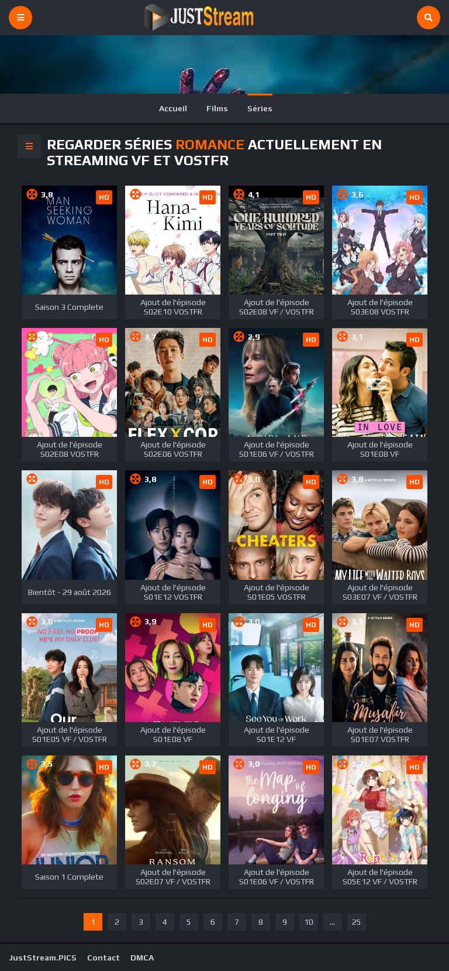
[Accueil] (224, 17)
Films (217, 108)
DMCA (142, 957)
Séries (259, 108)
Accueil (173, 108)
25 (356, 921)
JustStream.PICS (43, 957)
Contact (103, 957)
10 (308, 921)
